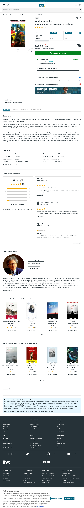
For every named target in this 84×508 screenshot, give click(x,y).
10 (45, 27)
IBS (41, 48)
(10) (23, 184)
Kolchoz (52, 366)
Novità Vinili (59, 429)
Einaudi (71, 24)
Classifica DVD (6, 441)
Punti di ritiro (6, 473)
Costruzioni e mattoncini (36, 438)
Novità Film (5, 438)
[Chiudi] (81, 498)
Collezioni (32, 429)
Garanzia (25, 480)
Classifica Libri (6, 424)
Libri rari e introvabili (35, 424)
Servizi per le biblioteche (48, 473)
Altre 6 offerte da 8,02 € (48, 48)
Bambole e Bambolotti (35, 445)
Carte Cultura (26, 476)
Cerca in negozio (58, 72)
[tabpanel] (11, 316)
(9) (30, 188)
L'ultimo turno (31, 366)
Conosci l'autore (36, 109)
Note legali (6, 389)
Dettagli (15, 109)
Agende (59, 441)
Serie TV (5, 445)
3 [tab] (43, 380)
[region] (42, 498)
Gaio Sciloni (57, 24)
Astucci (58, 447)
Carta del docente (27, 473)
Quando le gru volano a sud (11, 322)
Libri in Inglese (6, 429)
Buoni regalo (6, 476)
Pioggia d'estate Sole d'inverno (50, 202)
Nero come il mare (73, 366)
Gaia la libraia (6, 480)
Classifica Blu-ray (7, 443)
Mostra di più (77, 243)
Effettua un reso (26, 478)
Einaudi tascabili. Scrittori (21, 161)
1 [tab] (40, 380)
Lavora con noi (46, 480)
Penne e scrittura (61, 443)
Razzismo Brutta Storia (68, 482)
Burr (31, 322)
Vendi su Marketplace (47, 478)
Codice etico (45, 482)
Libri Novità (5, 422)
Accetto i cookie (69, 498)
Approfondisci (7, 290)
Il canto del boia (52, 322)
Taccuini (59, 438)
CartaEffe (5, 478)
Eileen (73, 322)
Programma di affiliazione (49, 476)
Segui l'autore (34, 268)
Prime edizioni (33, 422)
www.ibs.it (20, 405)
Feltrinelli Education (67, 480)
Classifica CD (60, 424)
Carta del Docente (53, 77)
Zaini (58, 445)
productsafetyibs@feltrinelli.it (45, 411)
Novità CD (59, 422)
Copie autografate (34, 426)
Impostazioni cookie (56, 498)
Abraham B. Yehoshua (42, 24)
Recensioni (24, 109)
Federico (43, 224)
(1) (30, 200)
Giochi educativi (34, 441)
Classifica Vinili (60, 431)
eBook (4, 431)
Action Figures (33, 447)
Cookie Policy (40, 506)
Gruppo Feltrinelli (66, 473)
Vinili (58, 426)
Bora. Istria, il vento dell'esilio (11, 366)
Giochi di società (34, 443)
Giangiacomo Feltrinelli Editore (69, 476)
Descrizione (6, 109)
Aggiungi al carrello (59, 53)
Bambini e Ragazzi (7, 447)
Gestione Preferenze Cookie (29, 482)
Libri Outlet (5, 426)
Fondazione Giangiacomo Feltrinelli (71, 478)
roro (42, 179)
